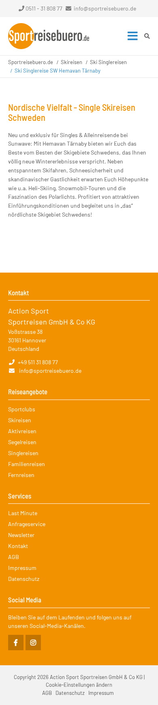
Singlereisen (23, 452)
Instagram (33, 642)
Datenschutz (23, 578)
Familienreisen (26, 463)
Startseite (48, 36)
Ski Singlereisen (108, 62)
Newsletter (21, 534)
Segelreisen (22, 441)
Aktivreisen (22, 431)
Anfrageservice (26, 523)
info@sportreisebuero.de (105, 8)
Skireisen (71, 62)
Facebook (15, 642)
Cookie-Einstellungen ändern (79, 684)
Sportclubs (21, 409)
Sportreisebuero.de (30, 62)
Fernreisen (21, 474)
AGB (13, 556)
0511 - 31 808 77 (44, 8)
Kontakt (18, 545)
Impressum (22, 567)
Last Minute (22, 512)
